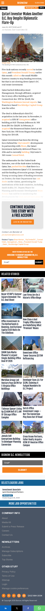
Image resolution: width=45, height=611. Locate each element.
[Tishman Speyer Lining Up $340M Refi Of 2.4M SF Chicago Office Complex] (11, 406)
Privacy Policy (8, 571)
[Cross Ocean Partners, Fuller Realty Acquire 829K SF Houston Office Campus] (33, 434)
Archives (6, 547)
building (25, 152)
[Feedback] (24, 596)
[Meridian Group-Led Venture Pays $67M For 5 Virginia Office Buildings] (11, 377)
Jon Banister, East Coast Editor (13, 30)
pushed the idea (19, 166)
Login (4, 584)
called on (17, 75)
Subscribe (39, 3)
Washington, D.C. (32, 7)
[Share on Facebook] (28, 608)
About (5, 518)
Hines (23, 146)
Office (42, 7)
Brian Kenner (19, 240)
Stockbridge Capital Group (30, 105)
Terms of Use (8, 576)
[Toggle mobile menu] (3, 3)
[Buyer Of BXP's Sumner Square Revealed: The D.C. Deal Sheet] (11, 290)
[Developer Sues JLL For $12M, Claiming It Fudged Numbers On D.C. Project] (33, 377)
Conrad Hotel (18, 155)
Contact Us (7, 535)
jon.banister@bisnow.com (13, 235)
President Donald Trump (23, 72)
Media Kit (6, 522)
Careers (5, 530)
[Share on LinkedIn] (5, 608)
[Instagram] (19, 596)
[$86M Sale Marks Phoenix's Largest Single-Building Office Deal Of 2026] (11, 350)
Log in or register (22, 222)
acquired (6, 119)
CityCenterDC (24, 143)
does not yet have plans (30, 197)
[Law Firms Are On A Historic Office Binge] (33, 290)
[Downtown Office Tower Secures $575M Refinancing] (33, 350)
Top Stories (7, 559)
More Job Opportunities (22, 503)
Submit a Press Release (13, 526)
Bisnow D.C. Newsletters (15, 455)
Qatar (4, 72)
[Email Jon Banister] (26, 29)
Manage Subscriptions (12, 551)
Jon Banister (14, 232)
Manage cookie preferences (15, 588)
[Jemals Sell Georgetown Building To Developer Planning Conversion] (11, 434)
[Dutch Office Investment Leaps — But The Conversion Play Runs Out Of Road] (33, 406)
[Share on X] (17, 608)
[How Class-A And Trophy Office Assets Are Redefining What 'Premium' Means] (33, 319)
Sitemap (6, 580)
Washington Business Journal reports (19, 102)
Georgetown (25, 119)
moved (30, 69)
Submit (39, 262)
